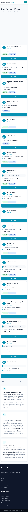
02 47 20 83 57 (7, 370)
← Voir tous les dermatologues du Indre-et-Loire (14, 381)
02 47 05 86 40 (7, 198)
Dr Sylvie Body (10, 225)
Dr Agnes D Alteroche (12, 283)
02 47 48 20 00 (7, 69)
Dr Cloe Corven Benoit (12, 101)
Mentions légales (4, 485)
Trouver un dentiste (5, 493)
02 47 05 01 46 (7, 89)
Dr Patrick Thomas (11, 361)
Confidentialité (4, 487)
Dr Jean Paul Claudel (12, 170)
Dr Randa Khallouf (11, 63)
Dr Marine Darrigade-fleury (14, 321)
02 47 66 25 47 (7, 331)
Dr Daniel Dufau (11, 119)
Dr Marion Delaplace (12, 210)
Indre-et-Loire (9, 6)
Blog (22, 2)
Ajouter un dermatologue (6, 482)
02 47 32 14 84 (7, 351)
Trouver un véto (4, 502)
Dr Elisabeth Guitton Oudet (14, 46)
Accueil (2, 6)
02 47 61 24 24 (7, 180)
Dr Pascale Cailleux (12, 136)
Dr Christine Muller (11, 261)
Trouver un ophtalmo (5, 500)
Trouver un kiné (4, 498)
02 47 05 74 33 (7, 309)
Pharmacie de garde (5, 505)
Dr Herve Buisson (11, 341)
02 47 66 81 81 (7, 231)
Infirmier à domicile (5, 496)
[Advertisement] (14, 28)
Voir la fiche (13, 58)
